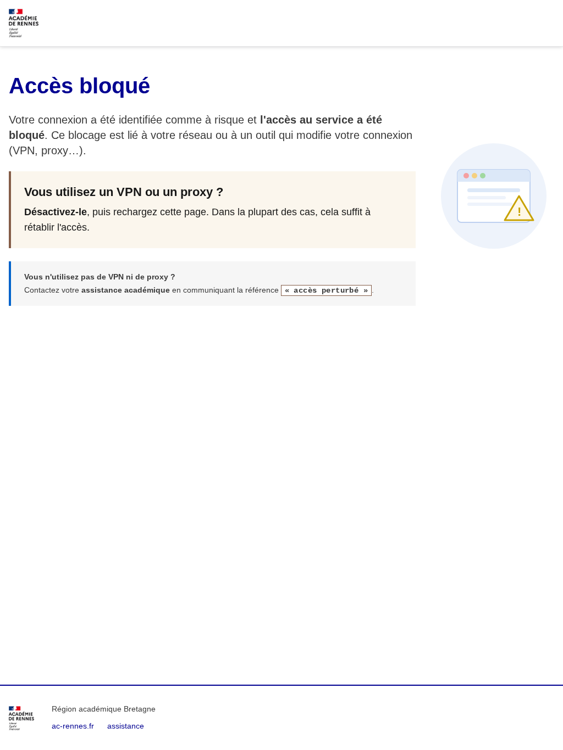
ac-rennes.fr (73, 725)
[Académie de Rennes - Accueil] (21, 718)
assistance (125, 725)
